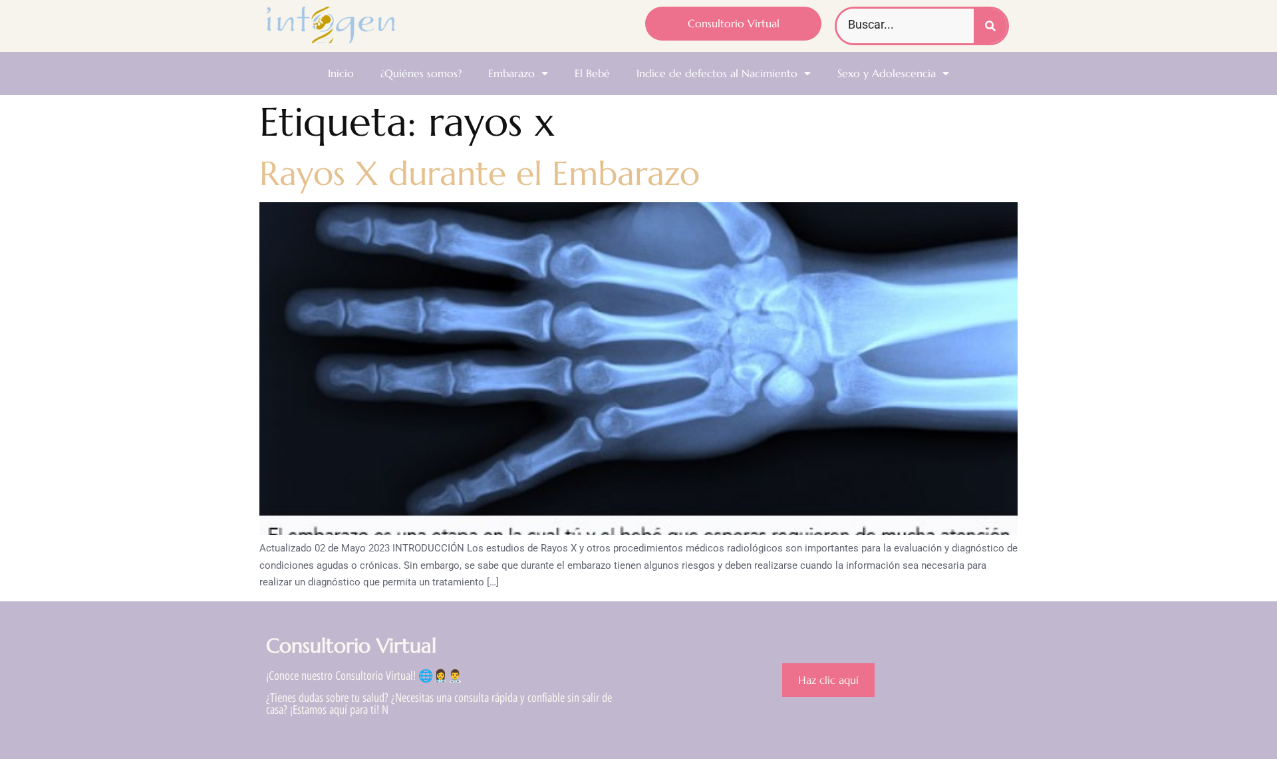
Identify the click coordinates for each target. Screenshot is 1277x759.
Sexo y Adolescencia (886, 73)
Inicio (341, 73)
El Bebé (592, 73)
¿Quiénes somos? (421, 73)
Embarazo (511, 73)
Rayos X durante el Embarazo (479, 173)
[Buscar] (990, 26)
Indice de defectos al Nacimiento (717, 73)
